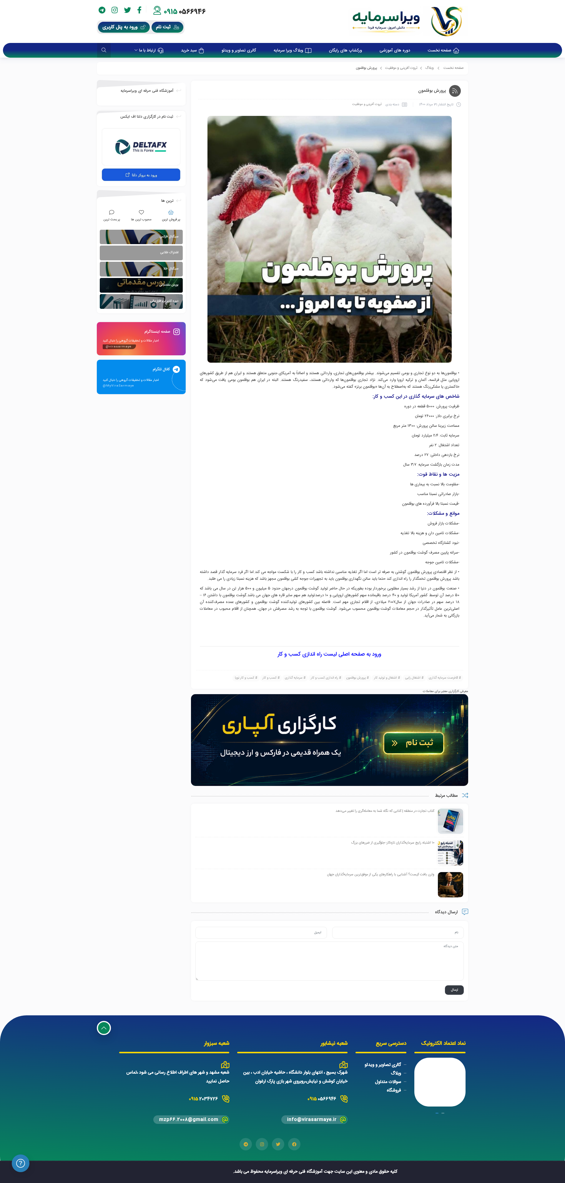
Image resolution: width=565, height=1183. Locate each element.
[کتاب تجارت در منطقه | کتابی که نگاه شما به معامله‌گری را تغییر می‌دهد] (450, 821)
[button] (443, 1113)
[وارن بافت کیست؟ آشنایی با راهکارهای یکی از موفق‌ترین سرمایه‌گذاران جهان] (450, 884)
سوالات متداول (388, 1082)
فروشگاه (394, 1090)
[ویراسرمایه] (408, 21)
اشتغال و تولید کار (385, 678)
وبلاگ (429, 68)
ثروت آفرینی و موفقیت (401, 68)
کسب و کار (269, 678)
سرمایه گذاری (294, 678)
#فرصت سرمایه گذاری (443, 678)
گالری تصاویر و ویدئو (383, 1065)
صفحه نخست (453, 68)
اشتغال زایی (413, 678)
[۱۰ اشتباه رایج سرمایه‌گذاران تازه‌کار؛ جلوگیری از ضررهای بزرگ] (450, 853)
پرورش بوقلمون (356, 678)
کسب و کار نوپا (244, 678)
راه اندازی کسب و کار (324, 678)
